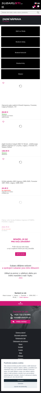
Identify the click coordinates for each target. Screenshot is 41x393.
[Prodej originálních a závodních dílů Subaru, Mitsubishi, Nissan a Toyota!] (12, 3)
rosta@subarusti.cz (22, 317)
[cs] (35, 3)
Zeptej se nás (20, 254)
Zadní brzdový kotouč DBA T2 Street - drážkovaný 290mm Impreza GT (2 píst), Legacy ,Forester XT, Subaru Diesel (20, 145)
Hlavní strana (7, 295)
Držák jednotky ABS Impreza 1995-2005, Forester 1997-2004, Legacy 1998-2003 (19, 182)
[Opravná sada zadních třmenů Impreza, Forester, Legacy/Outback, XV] (20, 93)
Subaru (16, 295)
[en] (38, 3)
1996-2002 (32, 295)
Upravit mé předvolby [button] (20, 386)
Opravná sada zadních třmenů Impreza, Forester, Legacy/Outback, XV (19, 106)
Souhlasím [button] (21, 380)
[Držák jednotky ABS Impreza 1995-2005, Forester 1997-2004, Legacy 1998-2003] (20, 169)
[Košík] (33, 7)
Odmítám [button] (20, 383)
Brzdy (14, 297)
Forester (23, 295)
